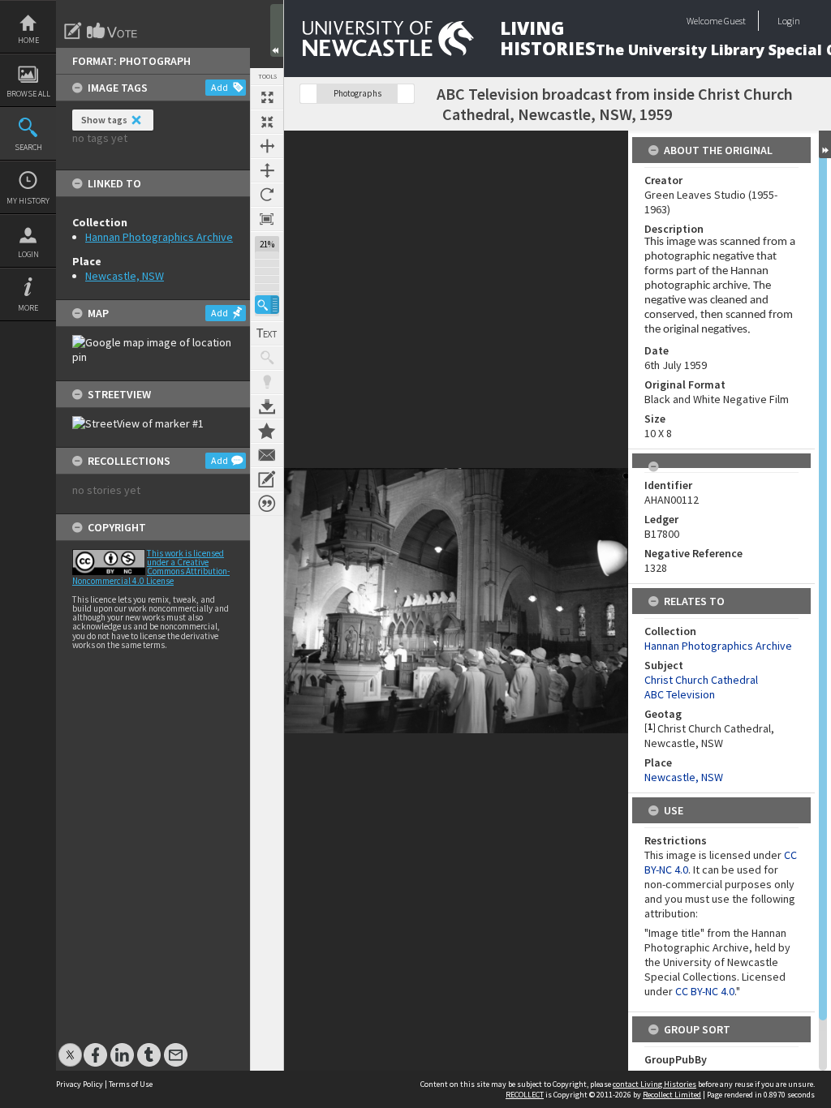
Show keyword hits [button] (267, 358)
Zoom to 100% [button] (267, 219)
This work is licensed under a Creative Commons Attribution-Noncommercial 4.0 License (151, 567)
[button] (267, 304)
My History (28, 200)
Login (28, 254)
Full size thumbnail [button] (267, 97)
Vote (112, 31)
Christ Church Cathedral (701, 679)
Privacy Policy (79, 1084)
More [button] (28, 308)
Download (267, 406)
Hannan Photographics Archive (159, 237)
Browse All (28, 93)
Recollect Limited (672, 1094)
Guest (735, 21)
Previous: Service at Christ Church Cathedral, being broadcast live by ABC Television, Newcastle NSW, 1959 (308, 93)
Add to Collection (267, 431)
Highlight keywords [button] (267, 382)
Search (28, 147)
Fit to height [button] (267, 170)
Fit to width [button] (267, 146)
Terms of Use (131, 1084)
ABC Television (679, 694)
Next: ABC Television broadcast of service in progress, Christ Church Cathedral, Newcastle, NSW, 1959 (406, 93)
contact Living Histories (654, 1084)
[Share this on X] (70, 1046)
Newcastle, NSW (124, 275)
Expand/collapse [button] (825, 144)
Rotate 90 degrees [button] (267, 195)
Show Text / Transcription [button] (267, 333)
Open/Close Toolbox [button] (276, 30)
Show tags (104, 120)
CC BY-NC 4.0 (704, 991)
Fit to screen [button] (267, 122)
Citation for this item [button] (267, 504)
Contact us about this (267, 455)
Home (28, 40)
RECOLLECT (525, 1094)
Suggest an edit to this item (73, 31)
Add (219, 87)
